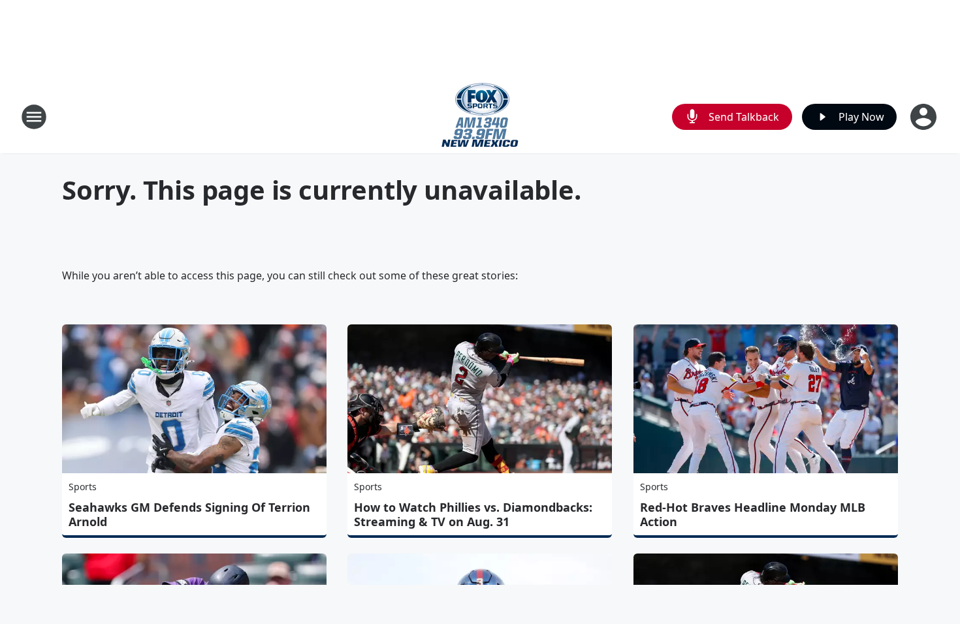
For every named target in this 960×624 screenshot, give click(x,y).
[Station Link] (480, 116)
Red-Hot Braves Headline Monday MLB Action (752, 514)
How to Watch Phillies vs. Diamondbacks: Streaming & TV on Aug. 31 (473, 514)
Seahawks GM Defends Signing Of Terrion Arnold (189, 514)
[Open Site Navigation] (34, 117)
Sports (83, 486)
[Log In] (924, 117)
